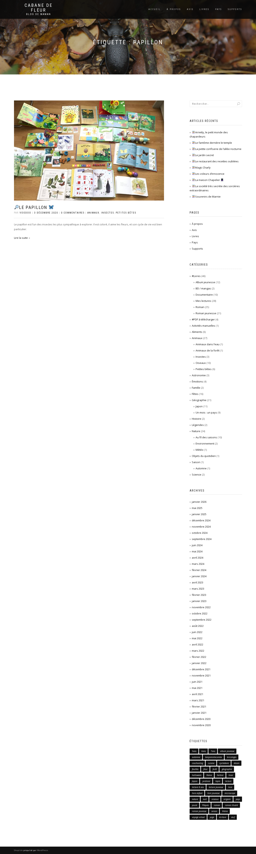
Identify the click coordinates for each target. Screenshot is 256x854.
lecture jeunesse (216, 787)
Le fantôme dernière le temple (213, 143)
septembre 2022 (201, 619)
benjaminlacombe (213, 757)
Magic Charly (203, 167)
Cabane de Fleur (39, 8)
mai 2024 (197, 551)
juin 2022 (197, 632)
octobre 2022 (199, 613)
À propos (174, 9)
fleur (205, 769)
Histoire (196, 418)
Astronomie (199, 375)
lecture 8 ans (198, 787)
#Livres (196, 276)
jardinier (206, 781)
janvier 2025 (199, 514)
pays (238, 799)
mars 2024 (198, 564)
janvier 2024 (199, 576)
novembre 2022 (201, 607)
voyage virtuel (198, 817)
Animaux (93, 212)
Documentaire (204, 294)
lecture (228, 781)
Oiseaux (201, 363)
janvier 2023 (199, 601)
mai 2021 (197, 688)
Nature (196, 431)
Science (196, 474)
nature (195, 799)
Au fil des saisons (206, 437)
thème (225, 811)
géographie (227, 769)
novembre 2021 (201, 675)
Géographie (199, 400)
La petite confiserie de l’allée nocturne (218, 149)
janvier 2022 (199, 663)
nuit (205, 799)
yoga (212, 817)
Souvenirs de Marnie (208, 196)
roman (217, 805)
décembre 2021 (201, 669)
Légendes (198, 425)
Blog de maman (38, 14)
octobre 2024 (199, 533)
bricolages (231, 757)
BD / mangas (203, 288)
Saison (196, 462)
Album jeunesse (205, 282)
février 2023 (199, 595)
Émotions (197, 381)
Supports (235, 9)
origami (227, 799)
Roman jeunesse (206, 313)
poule (194, 805)
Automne (201, 468)
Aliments (197, 332)
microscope (230, 793)
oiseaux (215, 799)
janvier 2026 (199, 502)
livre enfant (197, 793)
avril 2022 (197, 644)
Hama (209, 775)
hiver (231, 775)
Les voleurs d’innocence (209, 174)
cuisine (211, 763)
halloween (196, 775)
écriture (222, 817)
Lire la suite (21, 238)
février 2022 (199, 657)
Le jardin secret (204, 155)
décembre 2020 (201, 719)
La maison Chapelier (208, 180)
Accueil (154, 9)
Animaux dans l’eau (207, 344)
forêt (215, 769)
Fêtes (195, 394)
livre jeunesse (213, 793)
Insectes (107, 212)
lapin (217, 781)
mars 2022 (198, 650)
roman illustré (231, 805)
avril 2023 (197, 582)
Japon (199, 406)
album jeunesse (227, 751)
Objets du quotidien (204, 456)
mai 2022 (197, 638)
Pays (218, 9)
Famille (196, 387)
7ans (213, 751)
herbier (220, 775)
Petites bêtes (126, 212)
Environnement (205, 443)
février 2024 (199, 570)
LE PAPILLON (34, 207)
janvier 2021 (199, 713)
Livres (204, 9)
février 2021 (199, 706)
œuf (233, 817)
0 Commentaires (72, 212)
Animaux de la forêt (207, 350)
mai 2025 (197, 508)
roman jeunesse (199, 811)
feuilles (195, 769)
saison (214, 811)
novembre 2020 (201, 725)
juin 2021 (197, 681)
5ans (194, 751)
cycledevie (224, 763)
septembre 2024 (201, 539)
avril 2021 (197, 694)
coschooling (197, 763)
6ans (203, 751)
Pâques (205, 805)
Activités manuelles (203, 325)
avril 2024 (197, 557)
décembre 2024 (201, 520)
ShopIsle (18, 850)
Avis (190, 9)
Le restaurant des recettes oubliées (217, 161)
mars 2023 (198, 588)
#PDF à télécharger (203, 319)
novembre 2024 (201, 526)
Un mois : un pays (206, 412)
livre (230, 787)
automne (196, 757)
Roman (200, 307)
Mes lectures (203, 301)
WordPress (42, 850)
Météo (199, 450)
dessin (236, 763)
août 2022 (198, 626)
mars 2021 (198, 700)
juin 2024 (197, 545)
